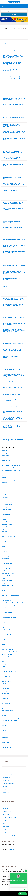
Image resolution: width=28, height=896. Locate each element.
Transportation (5, 737)
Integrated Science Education (8, 610)
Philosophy (4, 659)
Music (3, 642)
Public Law (4, 686)
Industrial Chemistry (6, 600)
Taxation (4, 725)
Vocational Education (6, 747)
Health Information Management (9, 588)
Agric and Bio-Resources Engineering (10, 462)
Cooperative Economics (7, 529)
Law (2, 615)
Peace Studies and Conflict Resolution (10, 651)
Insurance (4, 607)
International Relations (7, 612)
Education (5, 823)
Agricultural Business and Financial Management (12, 465)
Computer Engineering (6, 521)
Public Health (4, 683)
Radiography (4, 696)
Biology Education (5, 494)
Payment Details (6, 792)
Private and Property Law (7, 673)
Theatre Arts (4, 730)
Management (4, 622)
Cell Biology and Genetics (7, 507)
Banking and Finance (6, 489)
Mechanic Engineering (6, 634)
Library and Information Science (9, 617)
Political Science (5, 669)
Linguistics (4, 619)
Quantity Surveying (6, 693)
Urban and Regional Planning (8, 740)
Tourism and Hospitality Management (10, 735)
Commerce (4, 519)
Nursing (3, 644)
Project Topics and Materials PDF (9, 835)
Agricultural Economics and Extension (10, 467)
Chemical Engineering (6, 509)
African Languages (6, 460)
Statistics (4, 722)
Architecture (4, 485)
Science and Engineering (7, 700)
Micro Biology (5, 639)
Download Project (6, 777)
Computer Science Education (8, 524)
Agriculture (4, 472)
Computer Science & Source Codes (9, 817)
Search (14, 14)
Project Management (6, 676)
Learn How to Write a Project (8, 783)
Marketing (4, 627)
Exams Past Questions (7, 780)
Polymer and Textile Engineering (9, 671)
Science (3, 708)
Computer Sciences (6, 526)
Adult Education (5, 458)
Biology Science (5, 497)
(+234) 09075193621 (11, 849)
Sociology (4, 715)
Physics (3, 661)
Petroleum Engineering (7, 654)
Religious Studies (5, 698)
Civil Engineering (5, 516)
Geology (3, 583)
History (3, 590)
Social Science (5, 713)
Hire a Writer (5, 771)
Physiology (4, 664)
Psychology (4, 678)
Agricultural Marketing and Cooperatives (11, 470)
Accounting (4, 450)
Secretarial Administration (7, 710)
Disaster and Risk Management (8, 536)
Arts (3, 487)
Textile (3, 727)
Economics (5, 820)
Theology (4, 732)
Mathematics (4, 632)
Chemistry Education (6, 514)
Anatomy (4, 477)
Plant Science (5, 666)
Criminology (4, 531)
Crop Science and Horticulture (8, 534)
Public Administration (6, 681)
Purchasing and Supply (6, 691)
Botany (3, 499)
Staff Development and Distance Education (11, 720)
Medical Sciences (5, 637)
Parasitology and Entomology (8, 649)
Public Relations (5, 688)
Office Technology (6, 646)
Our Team (5, 786)
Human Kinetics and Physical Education (10, 595)
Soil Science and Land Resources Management (12, 718)
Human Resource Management (8, 597)
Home (19, 28)
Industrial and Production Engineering (10, 605)
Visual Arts (4, 745)
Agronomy (4, 475)
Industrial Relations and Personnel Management (12, 602)
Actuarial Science (5, 455)
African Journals (6, 768)
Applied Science (5, 482)
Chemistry (4, 512)
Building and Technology (7, 502)
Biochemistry (4, 492)
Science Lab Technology (7, 705)
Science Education (6, 703)
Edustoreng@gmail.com (9, 852)
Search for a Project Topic (8, 774)
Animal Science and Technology (8, 480)
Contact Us (5, 789)
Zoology (3, 749)
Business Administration (7, 504)
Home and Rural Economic (7, 592)
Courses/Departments (7, 765)
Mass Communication (6, 629)
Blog (3, 795)
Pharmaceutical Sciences (7, 656)
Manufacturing (5, 624)
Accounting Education (6, 453)
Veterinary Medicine (6, 742)
